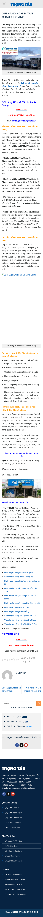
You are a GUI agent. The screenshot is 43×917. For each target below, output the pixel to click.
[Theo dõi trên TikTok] (21, 745)
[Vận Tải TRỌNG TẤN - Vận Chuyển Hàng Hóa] (21, 4)
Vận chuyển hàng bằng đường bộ (18, 577)
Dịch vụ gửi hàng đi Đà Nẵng (16, 611)
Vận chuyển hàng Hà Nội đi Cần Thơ (20, 616)
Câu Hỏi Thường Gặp (12, 827)
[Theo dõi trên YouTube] (26, 745)
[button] (4, 4)
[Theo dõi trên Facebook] (17, 745)
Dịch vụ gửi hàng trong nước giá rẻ (19, 572)
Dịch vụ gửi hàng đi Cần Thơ (16, 607)
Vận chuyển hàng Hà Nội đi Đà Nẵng (20, 620)
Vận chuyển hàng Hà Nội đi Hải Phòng (20, 624)
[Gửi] (38, 703)
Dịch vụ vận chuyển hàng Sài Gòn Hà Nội (22, 603)
